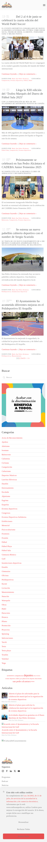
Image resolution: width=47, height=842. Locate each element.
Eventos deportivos (17, 80)
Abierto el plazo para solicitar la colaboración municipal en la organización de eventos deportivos (26, 708)
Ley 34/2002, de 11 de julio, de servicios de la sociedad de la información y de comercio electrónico (24, 799)
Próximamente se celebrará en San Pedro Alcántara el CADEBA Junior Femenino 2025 (23, 163)
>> (28, 358)
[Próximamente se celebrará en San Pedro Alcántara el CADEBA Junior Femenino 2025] (23, 188)
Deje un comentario (27, 74)
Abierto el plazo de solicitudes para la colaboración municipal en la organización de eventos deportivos (26, 697)
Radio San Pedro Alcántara (20, 78)
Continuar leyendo (9, 74)
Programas (6, 777)
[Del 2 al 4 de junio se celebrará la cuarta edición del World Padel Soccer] (23, 48)
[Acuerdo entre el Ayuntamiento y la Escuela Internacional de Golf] (23, 725)
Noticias (5, 785)
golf (21, 678)
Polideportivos (6, 291)
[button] (44, 5)
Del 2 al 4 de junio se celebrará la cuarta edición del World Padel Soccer (22, 20)
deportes (28, 675)
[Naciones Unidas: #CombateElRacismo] (23, 405)
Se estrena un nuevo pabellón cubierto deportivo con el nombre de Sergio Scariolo (22, 233)
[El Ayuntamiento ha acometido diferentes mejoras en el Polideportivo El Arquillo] (23, 324)
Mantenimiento (16, 356)
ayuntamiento (10, 675)
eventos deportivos (10, 678)
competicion (18, 676)
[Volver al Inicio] (7, 5)
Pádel (30, 80)
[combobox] (23, 377)
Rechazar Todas (23, 829)
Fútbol (26, 80)
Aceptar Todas (23, 836)
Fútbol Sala (5, 150)
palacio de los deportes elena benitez (32, 678)
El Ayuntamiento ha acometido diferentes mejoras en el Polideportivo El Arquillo (23, 304)
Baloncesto (5, 220)
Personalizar (23, 822)
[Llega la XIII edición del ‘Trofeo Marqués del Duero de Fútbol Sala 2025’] (23, 118)
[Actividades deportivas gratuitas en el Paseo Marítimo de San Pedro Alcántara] (4, 717)
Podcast (5, 781)
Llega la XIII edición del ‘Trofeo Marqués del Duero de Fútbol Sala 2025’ (22, 93)
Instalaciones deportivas (19, 291)
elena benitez (36, 675)
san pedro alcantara (22, 681)
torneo (32, 681)
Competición (6, 80)
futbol (17, 678)
